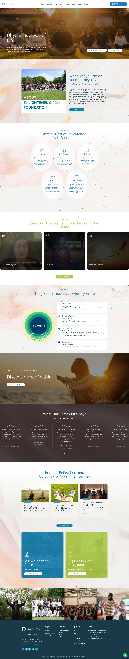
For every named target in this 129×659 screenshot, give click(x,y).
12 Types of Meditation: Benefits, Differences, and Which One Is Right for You (93, 506)
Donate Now (77, 646)
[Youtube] (36, 649)
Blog (75, 633)
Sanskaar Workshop (49, 635)
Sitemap (74, 656)
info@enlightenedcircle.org (95, 638)
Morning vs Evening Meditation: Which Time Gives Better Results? (34, 508)
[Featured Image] (35, 493)
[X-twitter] (33, 649)
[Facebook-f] (23, 649)
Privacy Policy (77, 635)
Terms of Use (77, 638)
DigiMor (85, 656)
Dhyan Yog (47, 630)
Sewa (75, 630)
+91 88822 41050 (92, 636)
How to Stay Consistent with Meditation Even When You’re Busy (64, 508)
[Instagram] (26, 649)
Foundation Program (49, 633)
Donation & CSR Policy (80, 643)
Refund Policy (77, 641)
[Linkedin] (29, 649)
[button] (118, 4)
